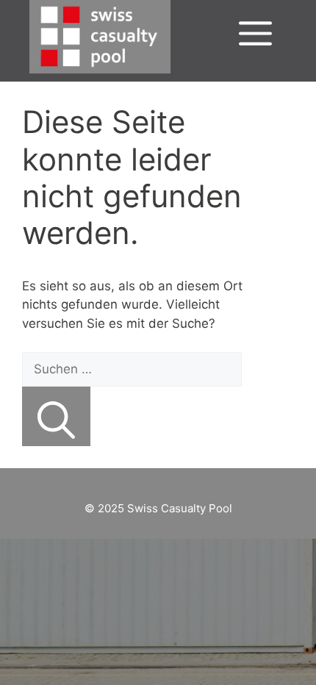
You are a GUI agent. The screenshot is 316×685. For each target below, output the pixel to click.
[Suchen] (56, 416)
